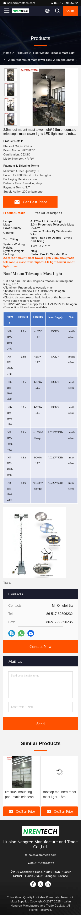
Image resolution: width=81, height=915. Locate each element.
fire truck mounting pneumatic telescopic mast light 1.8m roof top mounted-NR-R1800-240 (20, 794)
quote (70, 10)
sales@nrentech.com (21, 3)
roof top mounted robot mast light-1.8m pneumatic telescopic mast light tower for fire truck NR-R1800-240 (59, 794)
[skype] (11, 633)
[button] (11, 124)
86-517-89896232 (65, 3)
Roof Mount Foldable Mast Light (54, 52)
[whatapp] (21, 633)
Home (7, 52)
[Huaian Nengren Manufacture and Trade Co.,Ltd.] (20, 11)
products (22, 52)
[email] (30, 633)
